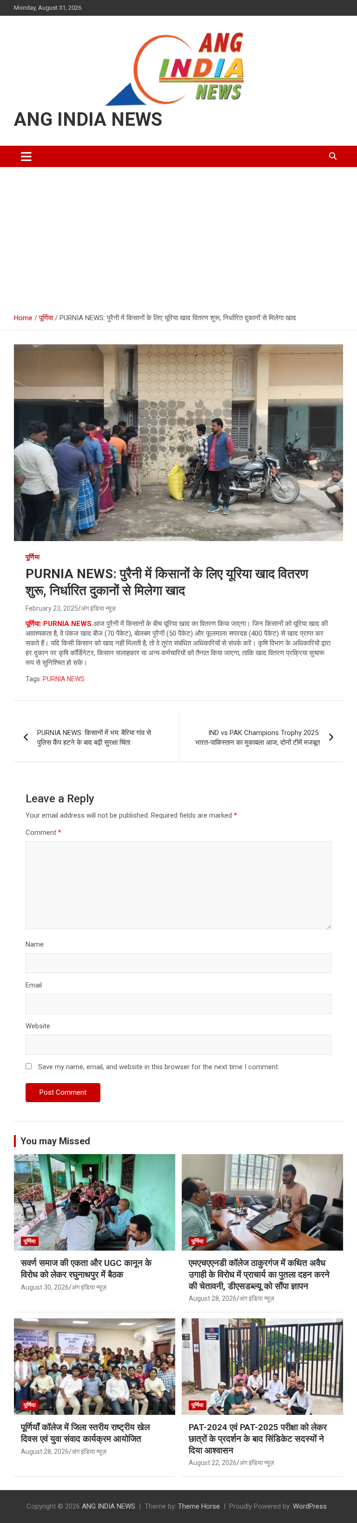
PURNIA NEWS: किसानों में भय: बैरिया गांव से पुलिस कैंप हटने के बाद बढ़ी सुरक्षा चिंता (94, 738)
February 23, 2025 (52, 608)
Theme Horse (199, 1506)
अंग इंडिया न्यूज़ (98, 608)
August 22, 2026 (213, 1462)
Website (38, 1026)
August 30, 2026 (45, 1287)
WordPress (310, 1506)
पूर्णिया (33, 557)
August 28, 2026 (213, 1298)
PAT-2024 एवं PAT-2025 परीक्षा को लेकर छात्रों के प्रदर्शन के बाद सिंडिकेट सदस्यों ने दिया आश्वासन (258, 1438)
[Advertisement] (178, 237)
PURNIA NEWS (64, 679)
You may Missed (55, 1141)
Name (35, 944)
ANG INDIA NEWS (88, 119)
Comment (43, 832)
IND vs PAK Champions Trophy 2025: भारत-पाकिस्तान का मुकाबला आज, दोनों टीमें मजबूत (257, 738)
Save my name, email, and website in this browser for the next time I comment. (158, 1067)
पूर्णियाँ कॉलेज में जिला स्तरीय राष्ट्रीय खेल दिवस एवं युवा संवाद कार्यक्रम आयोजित (85, 1433)
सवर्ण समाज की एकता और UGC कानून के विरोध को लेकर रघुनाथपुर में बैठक (86, 1269)
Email (34, 985)
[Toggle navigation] (26, 156)
